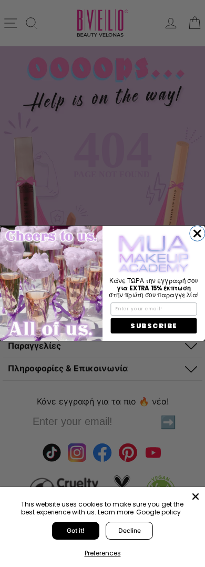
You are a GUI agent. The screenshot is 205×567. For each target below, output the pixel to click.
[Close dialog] (197, 233)
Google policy (158, 512)
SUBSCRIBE (153, 326)
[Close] (195, 496)
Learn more (116, 512)
